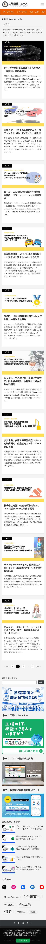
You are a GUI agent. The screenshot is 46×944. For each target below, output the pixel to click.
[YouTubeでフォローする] (27, 923)
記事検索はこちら (9, 678)
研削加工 (21, 912)
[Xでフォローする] (14, 923)
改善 (9, 911)
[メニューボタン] (42, 4)
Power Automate (12, 897)
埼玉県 (26, 904)
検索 (40, 682)
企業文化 (33, 896)
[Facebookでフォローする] (18, 923)
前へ (7, 666)
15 (32, 666)
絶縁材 (33, 912)
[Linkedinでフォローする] (32, 923)
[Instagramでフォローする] (23, 923)
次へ (38, 666)
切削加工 (9, 905)
